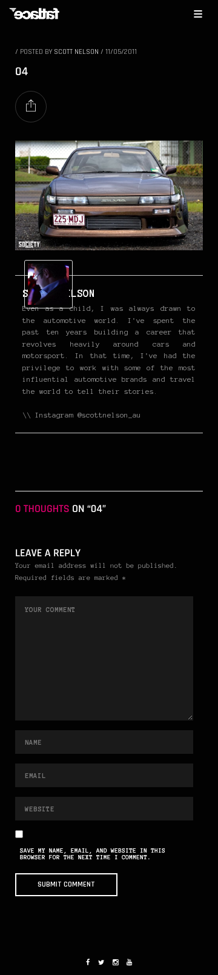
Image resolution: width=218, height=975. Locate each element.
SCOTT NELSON (76, 51)
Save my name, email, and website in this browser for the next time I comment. (92, 854)
